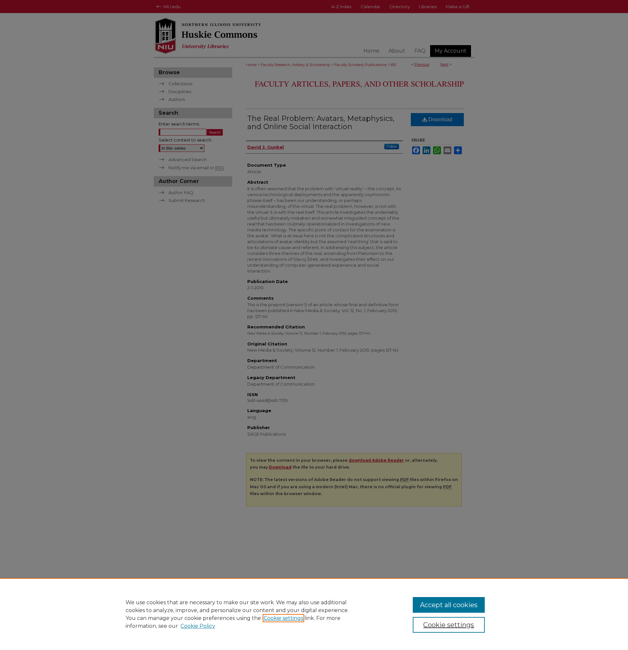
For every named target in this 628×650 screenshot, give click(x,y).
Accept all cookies (449, 605)
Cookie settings (283, 618)
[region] (314, 614)
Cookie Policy (198, 626)
